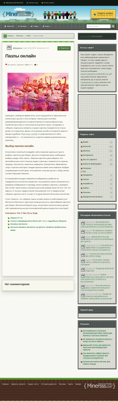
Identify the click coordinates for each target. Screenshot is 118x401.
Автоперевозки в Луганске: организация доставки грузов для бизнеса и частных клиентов (96, 224)
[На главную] (18, 14)
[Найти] (113, 26)
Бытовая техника (92, 274)
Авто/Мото (90, 285)
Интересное (88, 155)
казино (88, 260)
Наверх (78, 384)
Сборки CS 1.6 (16, 218)
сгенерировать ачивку (90, 82)
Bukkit (85, 142)
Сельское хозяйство (93, 294)
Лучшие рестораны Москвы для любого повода (99, 255)
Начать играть (49, 3)
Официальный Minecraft (14, 3)
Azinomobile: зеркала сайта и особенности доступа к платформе (95, 262)
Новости (9, 26)
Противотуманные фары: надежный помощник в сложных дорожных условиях (95, 287)
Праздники (87, 175)
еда (87, 254)
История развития (48, 384)
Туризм (88, 230)
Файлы (86, 188)
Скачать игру (33, 3)
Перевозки (90, 222)
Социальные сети (93, 245)
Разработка (88, 183)
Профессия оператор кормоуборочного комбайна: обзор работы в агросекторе (96, 296)
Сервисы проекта (18, 384)
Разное (86, 179)
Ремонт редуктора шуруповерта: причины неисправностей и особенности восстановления (97, 278)
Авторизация (97, 36)
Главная (5, 384)
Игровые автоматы (19, 224)
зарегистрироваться (89, 74)
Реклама (62, 384)
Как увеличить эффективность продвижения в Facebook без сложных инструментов (97, 247)
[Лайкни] (6, 64)
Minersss (86, 151)
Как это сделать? (90, 159)
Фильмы (86, 192)
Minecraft (87, 146)
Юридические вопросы (93, 197)
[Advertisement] (38, 253)
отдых (88, 237)
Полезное (87, 168)
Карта (46, 26)
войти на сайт (106, 74)
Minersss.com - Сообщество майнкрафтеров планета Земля (99, 386)
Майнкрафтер (17, 48)
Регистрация (85, 36)
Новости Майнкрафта (92, 164)
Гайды (35, 26)
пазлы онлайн (32, 134)
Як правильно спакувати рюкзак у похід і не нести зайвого (99, 231)
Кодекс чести (33, 384)
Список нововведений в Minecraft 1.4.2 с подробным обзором (38, 221)
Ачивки (22, 26)
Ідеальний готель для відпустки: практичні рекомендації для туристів (97, 239)
